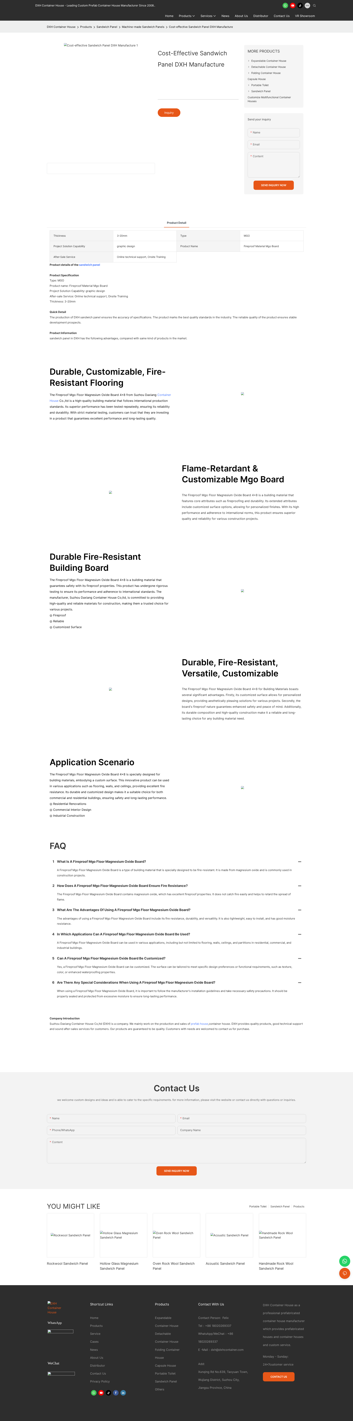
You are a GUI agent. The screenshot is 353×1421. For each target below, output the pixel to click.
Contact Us (98, 1373)
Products (86, 27)
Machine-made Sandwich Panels (143, 27)
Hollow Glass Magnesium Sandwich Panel (119, 1266)
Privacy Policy (100, 1381)
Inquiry (169, 112)
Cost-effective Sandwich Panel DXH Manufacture (201, 27)
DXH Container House (61, 27)
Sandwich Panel (107, 27)
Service (95, 1333)
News (94, 1350)
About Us (96, 1357)
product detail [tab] (176, 222)
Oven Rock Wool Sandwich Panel (174, 1266)
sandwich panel (89, 265)
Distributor (97, 1365)
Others (159, 1389)
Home (94, 1318)
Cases (94, 1341)
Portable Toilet (258, 1206)
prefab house (199, 1023)
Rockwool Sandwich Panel (67, 1263)
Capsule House (165, 1365)
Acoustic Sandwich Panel (225, 1263)
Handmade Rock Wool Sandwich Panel (276, 1266)
